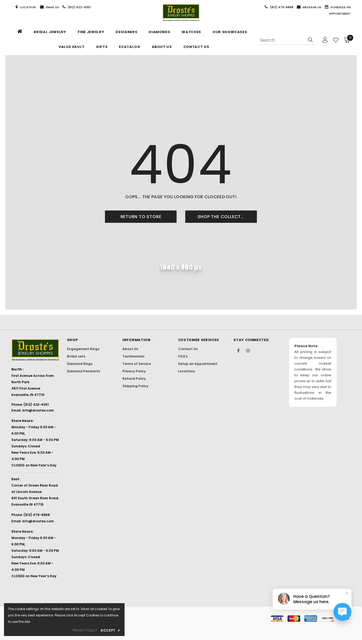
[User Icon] (325, 39)
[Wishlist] (335, 40)
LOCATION (28, 7)
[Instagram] (248, 350)
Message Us (312, 7)
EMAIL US (52, 7)
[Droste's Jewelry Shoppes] (181, 12)
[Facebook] (238, 350)
